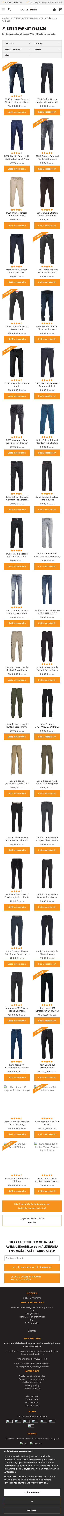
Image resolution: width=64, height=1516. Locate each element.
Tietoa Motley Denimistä (32, 1317)
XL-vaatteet (32, 1396)
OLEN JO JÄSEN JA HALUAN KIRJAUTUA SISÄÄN (26, 1278)
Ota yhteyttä (32, 1313)
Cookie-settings (32, 1388)
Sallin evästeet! (32, 1492)
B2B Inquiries (32, 1323)
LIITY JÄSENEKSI (32, 1298)
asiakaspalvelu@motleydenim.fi (45, 2)
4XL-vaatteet (32, 1405)
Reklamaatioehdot (32, 1382)
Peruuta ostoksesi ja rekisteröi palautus (32, 1307)
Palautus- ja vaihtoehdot (32, 1379)
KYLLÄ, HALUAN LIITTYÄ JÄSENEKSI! (32, 1267)
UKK (32, 1310)
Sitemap (32, 1331)
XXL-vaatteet (32, 1399)
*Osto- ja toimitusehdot (32, 1376)
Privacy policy (32, 1385)
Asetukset (32, 1510)
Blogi (32, 1320)
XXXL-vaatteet (32, 1402)
